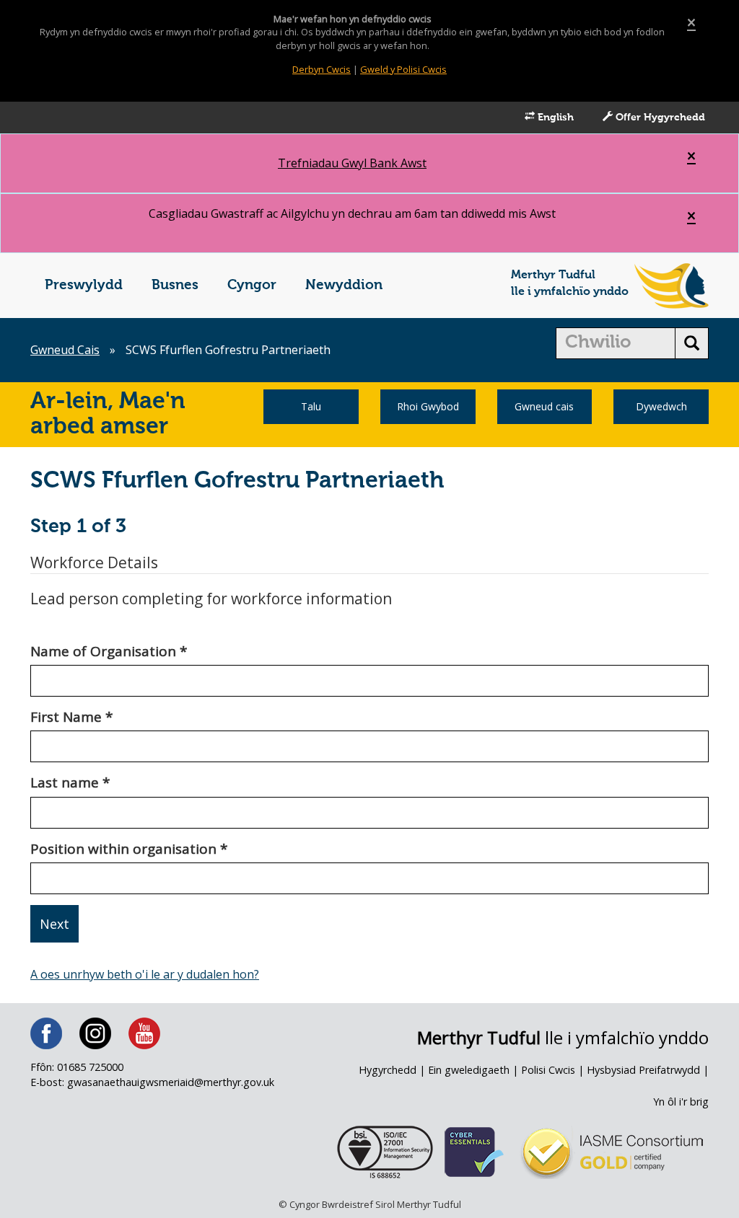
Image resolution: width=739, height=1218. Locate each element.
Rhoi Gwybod (428, 406)
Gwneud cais (544, 406)
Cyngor (251, 285)
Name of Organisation (108, 651)
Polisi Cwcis (548, 1070)
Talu (311, 406)
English (554, 117)
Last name (70, 782)
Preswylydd (84, 285)
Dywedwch (661, 406)
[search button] (692, 343)
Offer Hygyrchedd (659, 117)
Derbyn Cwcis (321, 69)
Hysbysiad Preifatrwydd (643, 1070)
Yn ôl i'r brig (681, 1101)
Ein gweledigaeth (469, 1070)
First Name (71, 716)
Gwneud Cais (65, 350)
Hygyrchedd (387, 1070)
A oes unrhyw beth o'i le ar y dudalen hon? (144, 974)
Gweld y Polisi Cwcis (403, 69)
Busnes (175, 285)
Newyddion (343, 285)
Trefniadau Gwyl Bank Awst (352, 163)
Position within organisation (128, 848)
